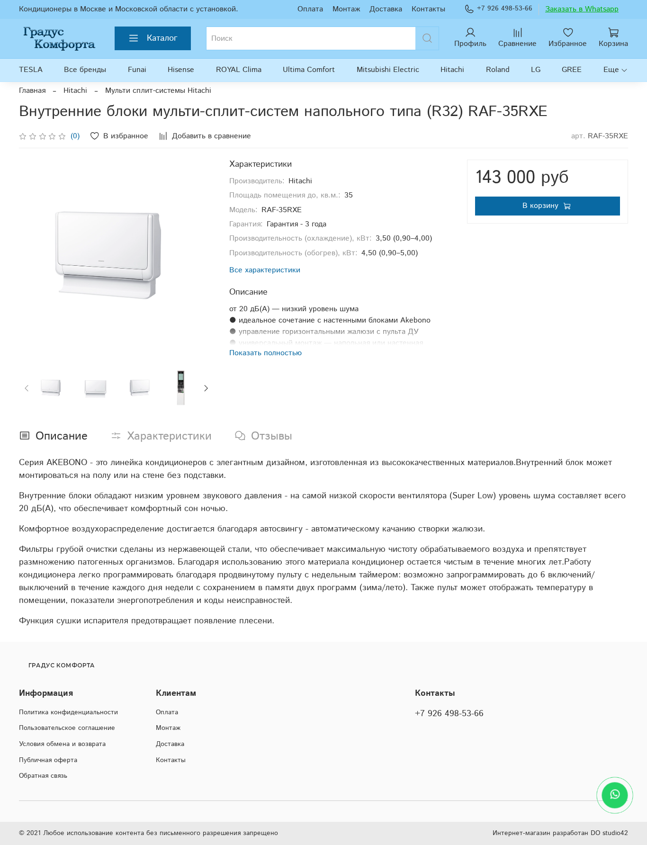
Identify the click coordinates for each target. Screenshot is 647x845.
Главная (32, 90)
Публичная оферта (48, 760)
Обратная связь (43, 776)
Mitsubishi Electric (388, 69)
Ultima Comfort (309, 69)
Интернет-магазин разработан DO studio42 (560, 833)
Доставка (385, 9)
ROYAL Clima (238, 69)
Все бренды (85, 69)
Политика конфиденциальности (68, 712)
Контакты (428, 9)
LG (535, 69)
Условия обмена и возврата (62, 744)
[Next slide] (199, 257)
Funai (137, 69)
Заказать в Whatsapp (582, 9)
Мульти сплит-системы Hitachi (158, 90)
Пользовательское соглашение (67, 728)
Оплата (310, 9)
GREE (572, 69)
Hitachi (452, 69)
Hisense (181, 69)
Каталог (162, 38)
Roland (498, 69)
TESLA (31, 69)
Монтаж (346, 9)
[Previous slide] (34, 257)
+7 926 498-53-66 (504, 8)
